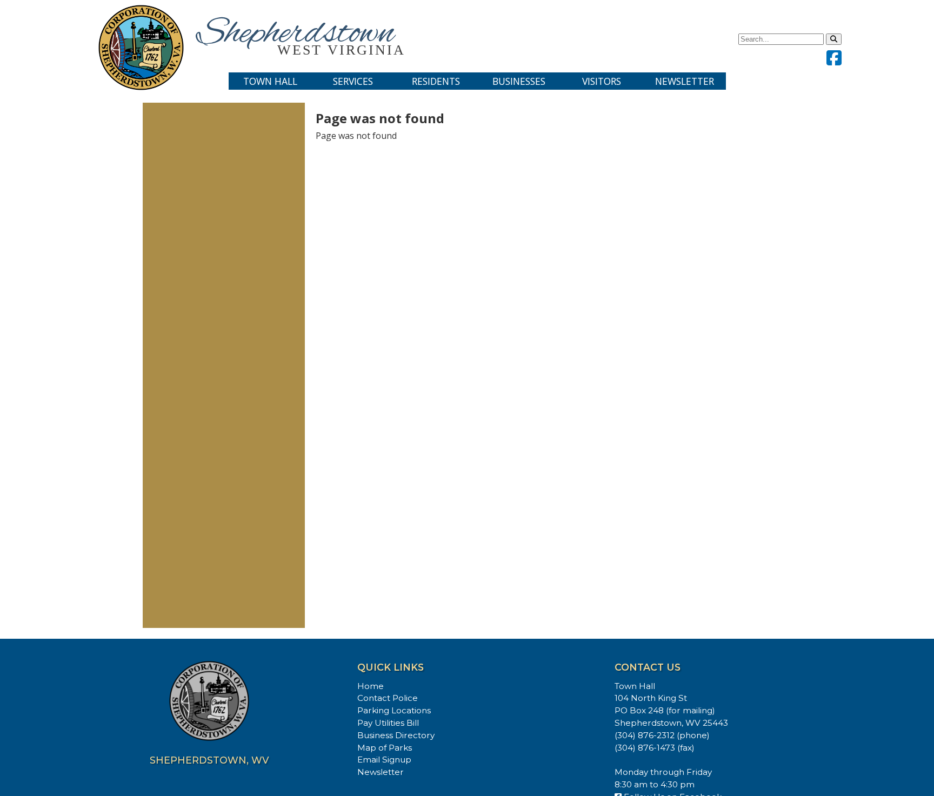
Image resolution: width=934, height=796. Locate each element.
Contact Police (387, 698)
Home (370, 686)
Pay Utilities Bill (388, 723)
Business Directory (396, 735)
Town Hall (270, 81)
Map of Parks (384, 748)
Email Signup (384, 759)
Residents (436, 81)
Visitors (601, 81)
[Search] (834, 39)
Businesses (518, 81)
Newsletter (684, 81)
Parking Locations (394, 710)
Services (353, 81)
